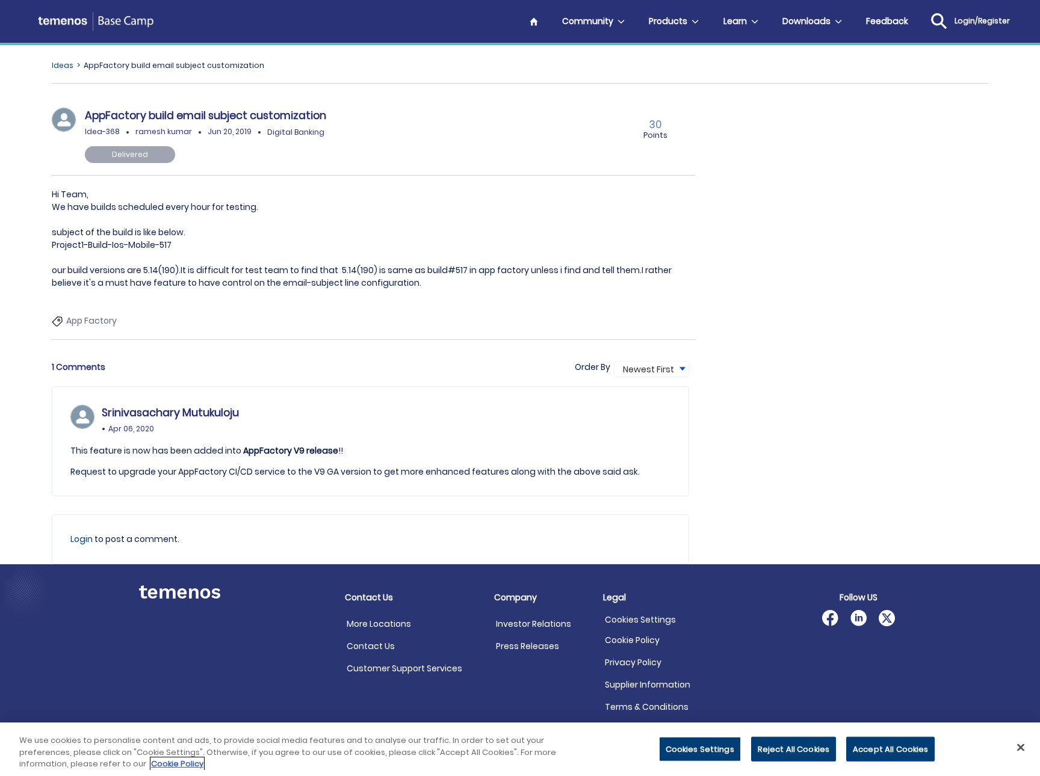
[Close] (1021, 747)
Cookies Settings (640, 620)
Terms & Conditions (647, 707)
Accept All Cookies (890, 748)
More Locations (379, 624)
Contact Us (371, 646)
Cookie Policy (632, 640)
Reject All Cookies (793, 748)
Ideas (62, 65)
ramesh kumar (163, 131)
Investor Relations (533, 624)
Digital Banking (295, 131)
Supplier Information (647, 685)
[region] (520, 749)
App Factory (91, 321)
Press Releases (527, 646)
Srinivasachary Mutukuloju (170, 412)
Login (82, 539)
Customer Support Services (404, 668)
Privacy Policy (633, 662)
